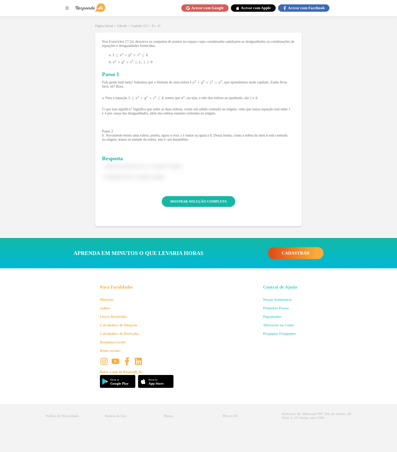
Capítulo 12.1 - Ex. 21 (146, 26)
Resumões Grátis (113, 342)
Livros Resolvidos (113, 316)
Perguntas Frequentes (279, 333)
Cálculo (122, 26)
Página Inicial (104, 26)
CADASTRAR (296, 253)
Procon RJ (230, 416)
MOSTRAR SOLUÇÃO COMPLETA (198, 201)
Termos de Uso (115, 416)
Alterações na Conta (278, 325)
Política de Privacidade (62, 416)
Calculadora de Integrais (118, 325)
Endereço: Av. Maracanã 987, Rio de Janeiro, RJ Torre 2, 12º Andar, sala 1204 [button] (316, 416)
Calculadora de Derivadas (119, 333)
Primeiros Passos (276, 308)
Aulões (105, 308)
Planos (168, 416)
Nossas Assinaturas (277, 299)
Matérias (106, 299)
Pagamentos (272, 316)
